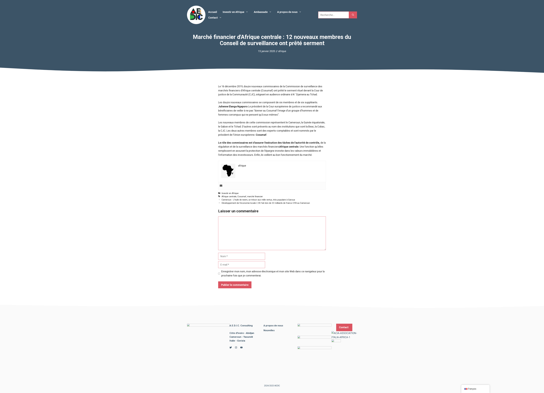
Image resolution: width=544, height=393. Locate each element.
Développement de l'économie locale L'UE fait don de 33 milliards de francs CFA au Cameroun (266, 203)
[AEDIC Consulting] (196, 14)
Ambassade (261, 11)
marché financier (255, 196)
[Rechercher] (353, 14)
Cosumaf (241, 196)
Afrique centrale (229, 196)
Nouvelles (269, 330)
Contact (213, 17)
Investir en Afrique (233, 11)
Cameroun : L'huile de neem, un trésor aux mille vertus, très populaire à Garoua (258, 199)
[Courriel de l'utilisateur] (221, 185)
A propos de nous (287, 11)
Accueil (212, 11)
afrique (282, 51)
